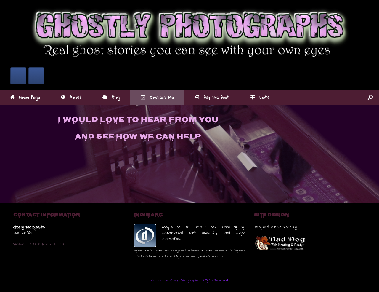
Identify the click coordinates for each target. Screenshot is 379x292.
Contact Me (162, 97)
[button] (370, 97)
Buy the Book (216, 97)
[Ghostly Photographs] (189, 31)
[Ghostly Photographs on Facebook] (18, 75)
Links (264, 97)
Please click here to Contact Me (39, 244)
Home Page (29, 97)
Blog (116, 97)
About (76, 97)
